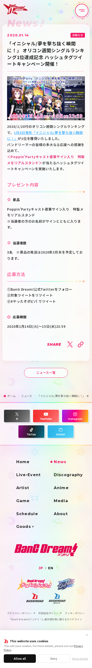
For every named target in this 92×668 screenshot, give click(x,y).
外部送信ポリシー (48, 613)
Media (61, 501)
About (61, 514)
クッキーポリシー (75, 613)
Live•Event (28, 475)
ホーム (11, 396)
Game (23, 501)
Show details (80, 658)
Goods (23, 526)
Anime (61, 488)
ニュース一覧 (46, 372)
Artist (22, 488)
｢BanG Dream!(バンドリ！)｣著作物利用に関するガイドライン (46, 619)
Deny (53, 658)
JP (41, 568)
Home (23, 462)
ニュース (26, 396)
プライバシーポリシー (19, 613)
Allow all (20, 658)
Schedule (27, 514)
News (60, 462)
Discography (68, 475)
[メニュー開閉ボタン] (81, 10)
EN (50, 568)
